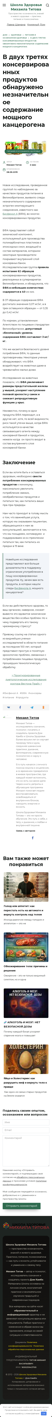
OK (43, 1413)
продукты (23, 697)
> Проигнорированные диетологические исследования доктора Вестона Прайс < (26, 679)
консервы (35, 693)
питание (9, 697)
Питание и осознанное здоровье (23, 151)
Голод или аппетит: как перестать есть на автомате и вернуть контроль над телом (23, 910)
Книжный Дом (36, 24)
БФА (24, 693)
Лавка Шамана (16, 24)
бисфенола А (22, 588)
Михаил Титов (27, 717)
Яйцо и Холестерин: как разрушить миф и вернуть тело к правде (25, 1082)
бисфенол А (10, 213)
